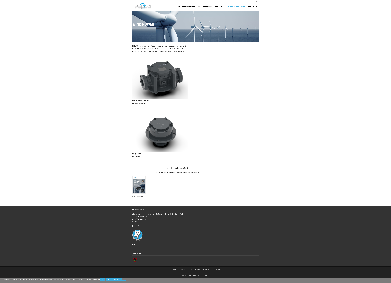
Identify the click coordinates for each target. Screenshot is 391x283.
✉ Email (135, 222)
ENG (256, 1)
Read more (116, 279)
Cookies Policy (175, 269)
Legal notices (216, 269)
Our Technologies (205, 7)
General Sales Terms (186, 269)
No (108, 279)
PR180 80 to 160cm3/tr (140, 101)
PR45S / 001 (136, 154)
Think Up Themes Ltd (192, 275)
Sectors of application (236, 7)
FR (252, 1)
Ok (102, 279)
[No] (124, 280)
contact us (195, 172)
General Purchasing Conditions (202, 269)
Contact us (253, 7)
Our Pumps (219, 7)
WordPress (207, 275)
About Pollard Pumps (186, 7)
